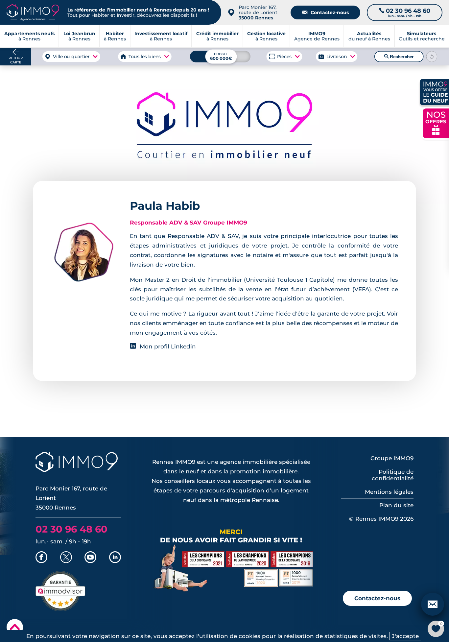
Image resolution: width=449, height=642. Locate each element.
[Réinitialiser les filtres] (431, 56)
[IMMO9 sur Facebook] (41, 557)
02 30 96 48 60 (71, 529)
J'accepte (405, 636)
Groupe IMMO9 (392, 458)
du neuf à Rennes (369, 36)
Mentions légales (389, 491)
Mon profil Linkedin (168, 346)
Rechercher (399, 56)
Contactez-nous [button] (377, 598)
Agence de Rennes (317, 36)
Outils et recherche (422, 36)
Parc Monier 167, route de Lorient (258, 12)
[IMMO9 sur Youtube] (90, 557)
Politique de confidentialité (393, 475)
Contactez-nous (325, 12)
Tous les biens (145, 56)
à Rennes (79, 36)
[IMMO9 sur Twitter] (66, 557)
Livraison (336, 56)
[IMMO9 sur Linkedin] (115, 557)
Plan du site (396, 505)
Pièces (284, 56)
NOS (435, 122)
